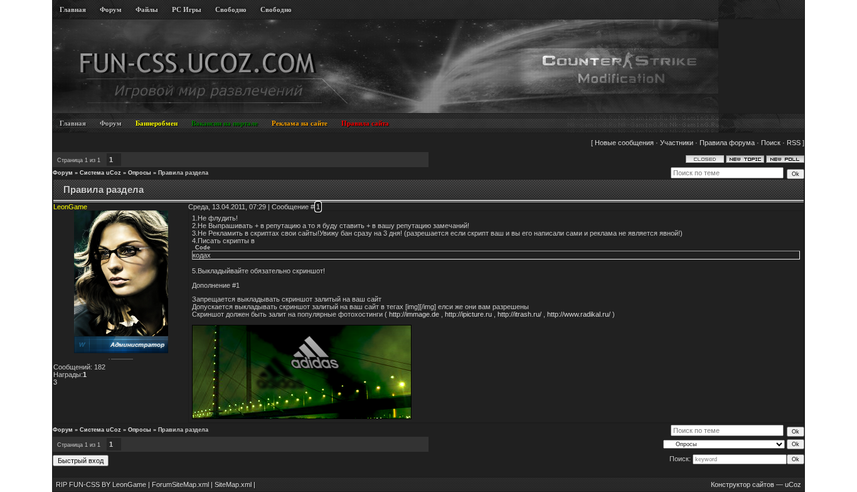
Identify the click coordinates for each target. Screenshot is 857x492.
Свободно (231, 9)
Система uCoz (100, 173)
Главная (73, 9)
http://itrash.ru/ (519, 314)
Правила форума (727, 142)
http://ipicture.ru (468, 314)
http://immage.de (414, 314)
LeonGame (70, 206)
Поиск (770, 142)
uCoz (793, 484)
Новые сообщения (624, 142)
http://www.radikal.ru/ (578, 314)
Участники (676, 142)
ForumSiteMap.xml (180, 484)
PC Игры (186, 9)
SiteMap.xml (233, 484)
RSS (794, 142)
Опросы (139, 173)
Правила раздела (183, 173)
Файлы (147, 9)
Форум (111, 9)
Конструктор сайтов (742, 484)
